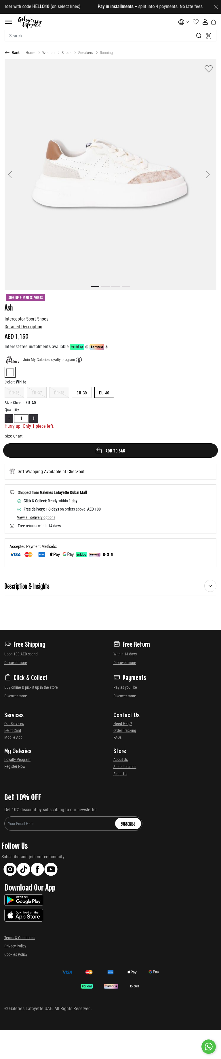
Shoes (66, 52)
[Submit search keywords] (199, 35)
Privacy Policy (15, 946)
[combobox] (110, 35)
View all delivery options (36, 517)
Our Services (14, 723)
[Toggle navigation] (8, 22)
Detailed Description (23, 326)
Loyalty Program (17, 759)
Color (10, 382)
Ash (9, 307)
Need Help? (122, 723)
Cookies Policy (15, 954)
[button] (20, 174)
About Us (120, 759)
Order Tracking (124, 730)
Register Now (14, 766)
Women (48, 52)
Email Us (120, 774)
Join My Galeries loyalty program (49, 359)
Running (106, 52)
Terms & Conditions (19, 937)
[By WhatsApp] (208, 1046)
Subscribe (128, 823)
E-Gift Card (12, 730)
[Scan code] (208, 35)
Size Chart (13, 436)
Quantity (12, 409)
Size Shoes (14, 402)
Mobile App (13, 737)
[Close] (216, 7)
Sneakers (85, 52)
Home (30, 52)
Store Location (124, 766)
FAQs (117, 737)
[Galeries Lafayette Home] (30, 22)
